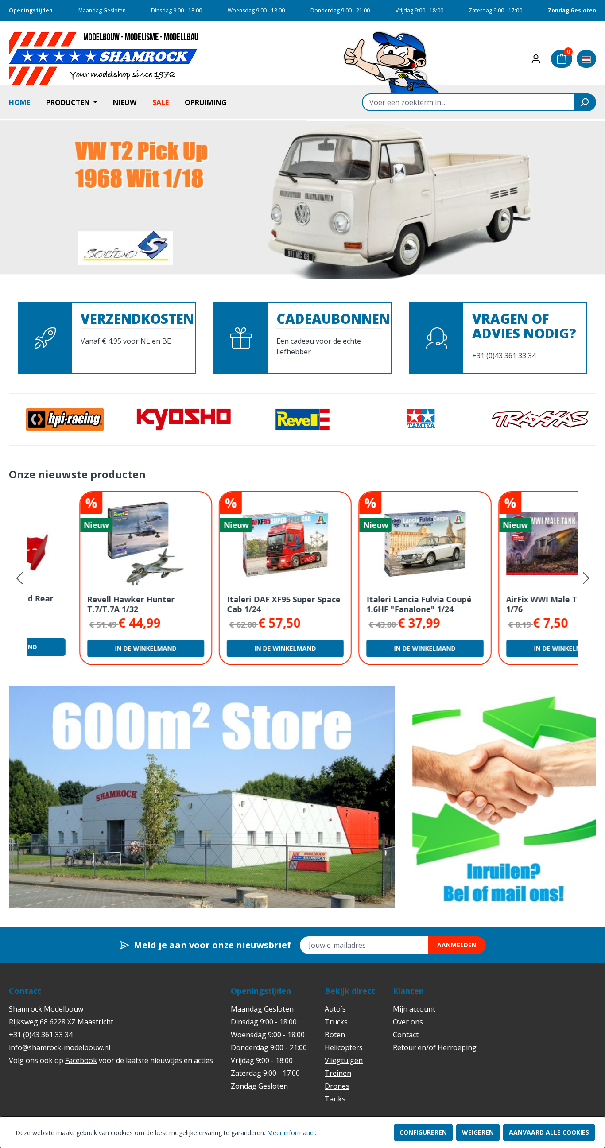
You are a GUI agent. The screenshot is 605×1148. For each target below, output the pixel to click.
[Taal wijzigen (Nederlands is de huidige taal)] (586, 59)
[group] (202, 797)
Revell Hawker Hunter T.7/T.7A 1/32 (78, 604)
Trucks (336, 1022)
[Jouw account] (536, 59)
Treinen (338, 1073)
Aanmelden (457, 945)
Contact (406, 1034)
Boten (335, 1034)
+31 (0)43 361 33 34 (41, 1034)
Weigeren (478, 1132)
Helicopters (344, 1047)
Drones (337, 1086)
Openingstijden (31, 10)
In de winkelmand (93, 648)
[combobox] (468, 102)
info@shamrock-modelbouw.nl (59, 1047)
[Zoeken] (585, 102)
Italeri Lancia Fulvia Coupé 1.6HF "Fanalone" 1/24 (366, 604)
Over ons (408, 1022)
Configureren (423, 1132)
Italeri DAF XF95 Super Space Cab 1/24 (230, 604)
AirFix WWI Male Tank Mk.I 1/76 (506, 604)
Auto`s (335, 1009)
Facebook (81, 1060)
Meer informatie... (292, 1133)
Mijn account (414, 1009)
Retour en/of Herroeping (435, 1047)
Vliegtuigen (344, 1060)
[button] (586, 578)
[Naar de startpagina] (104, 58)
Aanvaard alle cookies (549, 1132)
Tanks (335, 1099)
